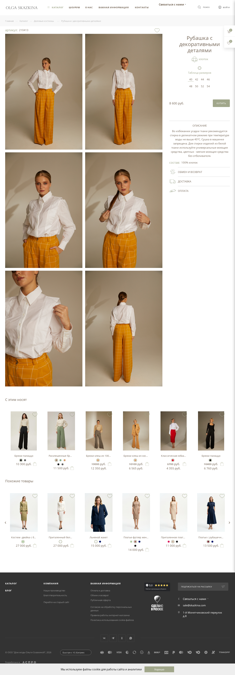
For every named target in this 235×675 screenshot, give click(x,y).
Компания (51, 583)
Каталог (11, 583)
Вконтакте (104, 638)
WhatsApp (130, 638)
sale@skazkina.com (194, 605)
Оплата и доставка (100, 590)
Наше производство (54, 590)
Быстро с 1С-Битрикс (74, 652)
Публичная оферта (100, 600)
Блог (8, 590)
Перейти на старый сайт (56, 602)
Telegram (113, 638)
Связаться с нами (171, 4)
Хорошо (159, 669)
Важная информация (105, 583)
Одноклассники (122, 638)
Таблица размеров (199, 72)
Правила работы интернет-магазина (110, 615)
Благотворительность (55, 595)
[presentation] (5, 522)
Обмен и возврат (99, 595)
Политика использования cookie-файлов (112, 620)
